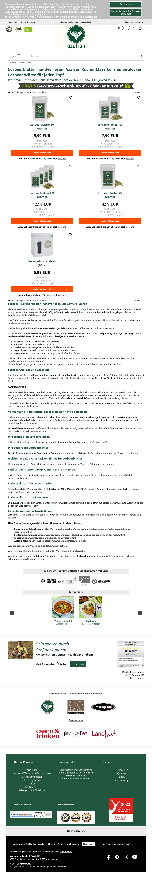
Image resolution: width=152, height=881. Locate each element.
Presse (31, 783)
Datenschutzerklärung (25, 14)
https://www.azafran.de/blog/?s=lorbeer (65, 540)
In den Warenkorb (42, 152)
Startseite (12, 62)
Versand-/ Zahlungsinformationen (32, 773)
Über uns (78, 664)
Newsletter (122, 770)
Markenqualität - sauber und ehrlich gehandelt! (76, 693)
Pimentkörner (38, 464)
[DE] (122, 28)
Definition (37, 551)
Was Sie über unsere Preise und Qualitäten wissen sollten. (37, 545)
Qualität (121, 773)
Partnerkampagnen (32, 776)
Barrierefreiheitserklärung (64, 844)
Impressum (18, 844)
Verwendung (62, 551)
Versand (62, 158)
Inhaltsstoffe (78, 551)
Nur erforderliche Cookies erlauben (125, 12)
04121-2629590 (20, 22)
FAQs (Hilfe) (31, 770)
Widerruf (88, 844)
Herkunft (49, 551)
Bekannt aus (76, 720)
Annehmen (126, 4)
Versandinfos (66, 851)
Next (140, 613)
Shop (20, 62)
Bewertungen (137, 678)
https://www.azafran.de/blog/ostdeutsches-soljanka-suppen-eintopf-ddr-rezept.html (81, 534)
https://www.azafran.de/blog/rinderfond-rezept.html (48, 537)
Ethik (122, 776)
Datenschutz (40, 844)
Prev (12, 613)
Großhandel (31, 787)
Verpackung (121, 780)
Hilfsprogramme (32, 780)
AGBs (29, 844)
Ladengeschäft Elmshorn (32, 790)
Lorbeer (28, 62)
